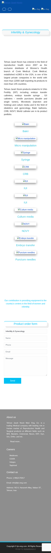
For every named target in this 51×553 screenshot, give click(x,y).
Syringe (25, 159)
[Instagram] (10, 9)
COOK (12, 459)
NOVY (25, 231)
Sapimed (13, 465)
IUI (25, 188)
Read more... (15, 441)
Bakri (26, 131)
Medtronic (14, 455)
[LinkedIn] (4, 9)
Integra (12, 462)
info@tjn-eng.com (19, 483)
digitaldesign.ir (30, 549)
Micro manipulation (25, 145)
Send (12, 381)
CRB (25, 173)
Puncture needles (25, 259)
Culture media (25, 216)
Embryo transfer (25, 245)
